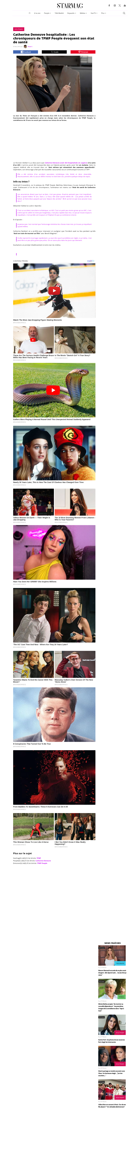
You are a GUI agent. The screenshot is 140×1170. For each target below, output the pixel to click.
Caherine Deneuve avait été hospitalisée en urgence (66, 163)
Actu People (120, 1033)
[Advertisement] (70, 20)
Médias (82, 13)
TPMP (39, 858)
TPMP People (42, 863)
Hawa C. (30, 46)
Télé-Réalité (59, 13)
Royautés (70, 13)
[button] (109, 7)
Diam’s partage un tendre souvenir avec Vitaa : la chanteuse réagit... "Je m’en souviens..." (111, 1073)
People (46, 13)
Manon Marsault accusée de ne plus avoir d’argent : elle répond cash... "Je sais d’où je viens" (112, 972)
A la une (37, 13)
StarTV (93, 13)
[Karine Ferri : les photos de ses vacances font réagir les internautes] (112, 1025)
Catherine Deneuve (43, 861)
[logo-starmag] (70, 5)
